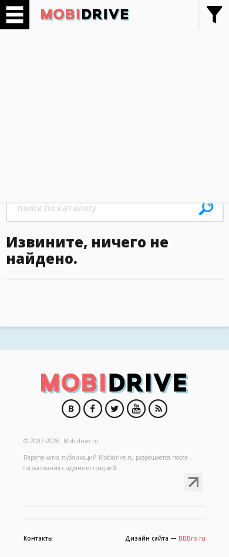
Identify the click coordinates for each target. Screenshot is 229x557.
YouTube (136, 408)
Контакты (38, 538)
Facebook (92, 408)
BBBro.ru (192, 538)
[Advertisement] (114, 111)
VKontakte (71, 408)
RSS (158, 408)
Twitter (114, 408)
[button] (206, 208)
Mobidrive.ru (85, 15)
